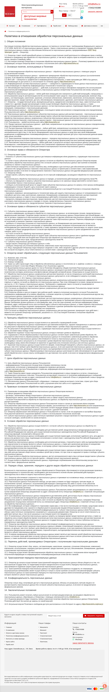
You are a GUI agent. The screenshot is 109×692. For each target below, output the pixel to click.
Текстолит (43, 633)
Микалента (44, 627)
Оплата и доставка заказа (15, 633)
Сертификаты (42, 26)
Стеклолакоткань (46, 639)
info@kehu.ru (79, 634)
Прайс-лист (57, 26)
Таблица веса (72, 26)
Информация (10, 623)
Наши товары (44, 623)
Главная (9, 627)
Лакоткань (43, 642)
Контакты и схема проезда (15, 639)
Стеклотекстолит (46, 636)
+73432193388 (79, 629)
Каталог (12, 26)
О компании (26, 26)
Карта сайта (10, 642)
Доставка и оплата (90, 26)
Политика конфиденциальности (17, 636)
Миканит (43, 630)
